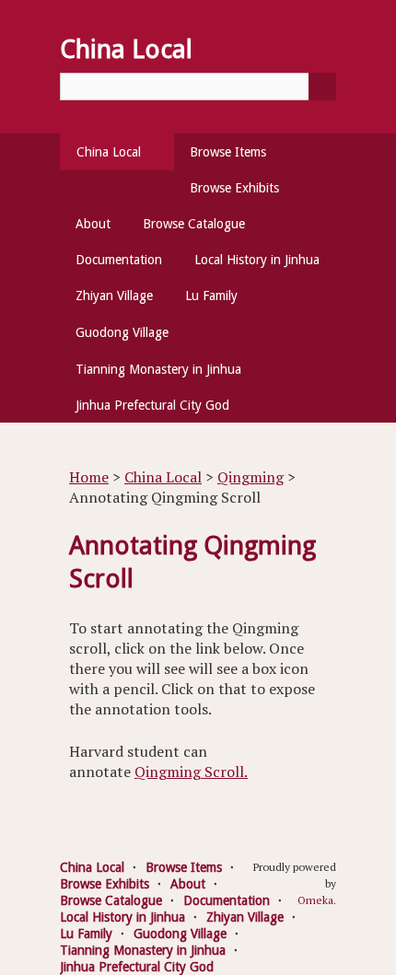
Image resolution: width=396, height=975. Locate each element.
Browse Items (228, 152)
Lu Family (211, 295)
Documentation (119, 259)
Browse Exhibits (234, 187)
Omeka (315, 900)
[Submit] (322, 86)
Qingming (250, 477)
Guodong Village (122, 332)
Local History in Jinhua (257, 259)
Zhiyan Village (114, 295)
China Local (108, 152)
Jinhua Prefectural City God (152, 405)
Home (89, 477)
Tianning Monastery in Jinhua (158, 369)
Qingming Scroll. (191, 771)
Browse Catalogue (194, 223)
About (93, 223)
